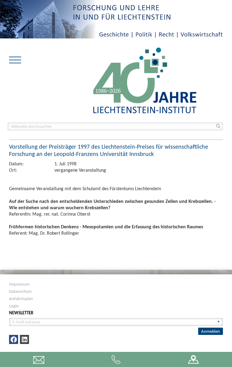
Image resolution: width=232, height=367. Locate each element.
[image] (144, 80)
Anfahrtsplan (21, 298)
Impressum (19, 284)
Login (14, 306)
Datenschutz (20, 291)
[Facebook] (13, 339)
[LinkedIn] (24, 339)
